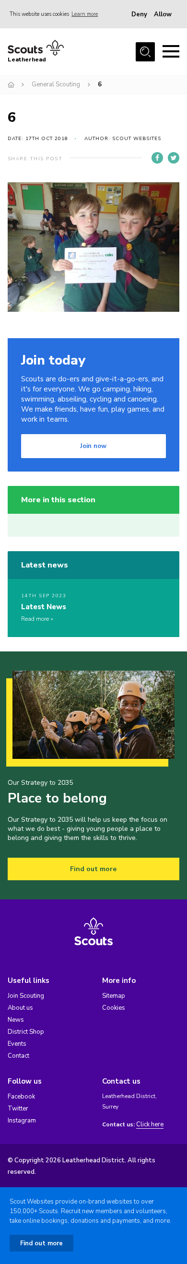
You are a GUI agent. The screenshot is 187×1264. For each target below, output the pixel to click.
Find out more (93, 869)
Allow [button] (163, 14)
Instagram (22, 1120)
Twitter (18, 1108)
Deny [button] (139, 14)
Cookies (113, 1008)
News (16, 1020)
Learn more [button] (84, 14)
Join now (93, 446)
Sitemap (113, 996)
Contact (18, 1055)
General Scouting (56, 84)
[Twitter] (173, 158)
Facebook (21, 1096)
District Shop (26, 1032)
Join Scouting (26, 996)
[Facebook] (157, 158)
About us (20, 1008)
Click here (150, 1125)
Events (17, 1044)
